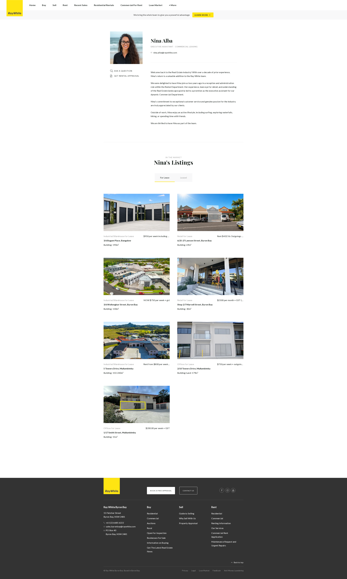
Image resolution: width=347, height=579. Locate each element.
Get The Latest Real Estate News (160, 549)
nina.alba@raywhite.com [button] (165, 52)
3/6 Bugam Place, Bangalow (117, 240)
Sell (181, 507)
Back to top (238, 562)
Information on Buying (157, 542)
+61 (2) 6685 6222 (115, 522)
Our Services (217, 528)
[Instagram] (227, 490)
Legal (193, 571)
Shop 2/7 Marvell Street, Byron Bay (195, 304)
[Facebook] (221, 490)
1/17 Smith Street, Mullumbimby (120, 432)
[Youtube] (233, 490)
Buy (149, 507)
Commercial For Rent (131, 5)
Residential (152, 513)
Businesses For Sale (156, 538)
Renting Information (221, 523)
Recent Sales (81, 5)
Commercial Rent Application (219, 535)
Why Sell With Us (187, 518)
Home (32, 5)
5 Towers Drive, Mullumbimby (119, 368)
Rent (214, 507)
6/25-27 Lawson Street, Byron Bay (194, 240)
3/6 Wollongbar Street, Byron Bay (121, 304)
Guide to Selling (186, 513)
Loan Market (155, 5)
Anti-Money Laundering (233, 571)
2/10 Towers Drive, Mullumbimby (194, 368)
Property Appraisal (188, 523)
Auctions (151, 523)
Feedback (217, 571)
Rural (149, 528)
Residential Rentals (104, 5)
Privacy (185, 571)
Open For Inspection (157, 533)
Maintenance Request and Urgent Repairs (223, 543)
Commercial (153, 518)
